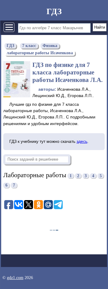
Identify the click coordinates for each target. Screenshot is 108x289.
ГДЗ (54, 11)
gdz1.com (15, 277)
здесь (81, 141)
